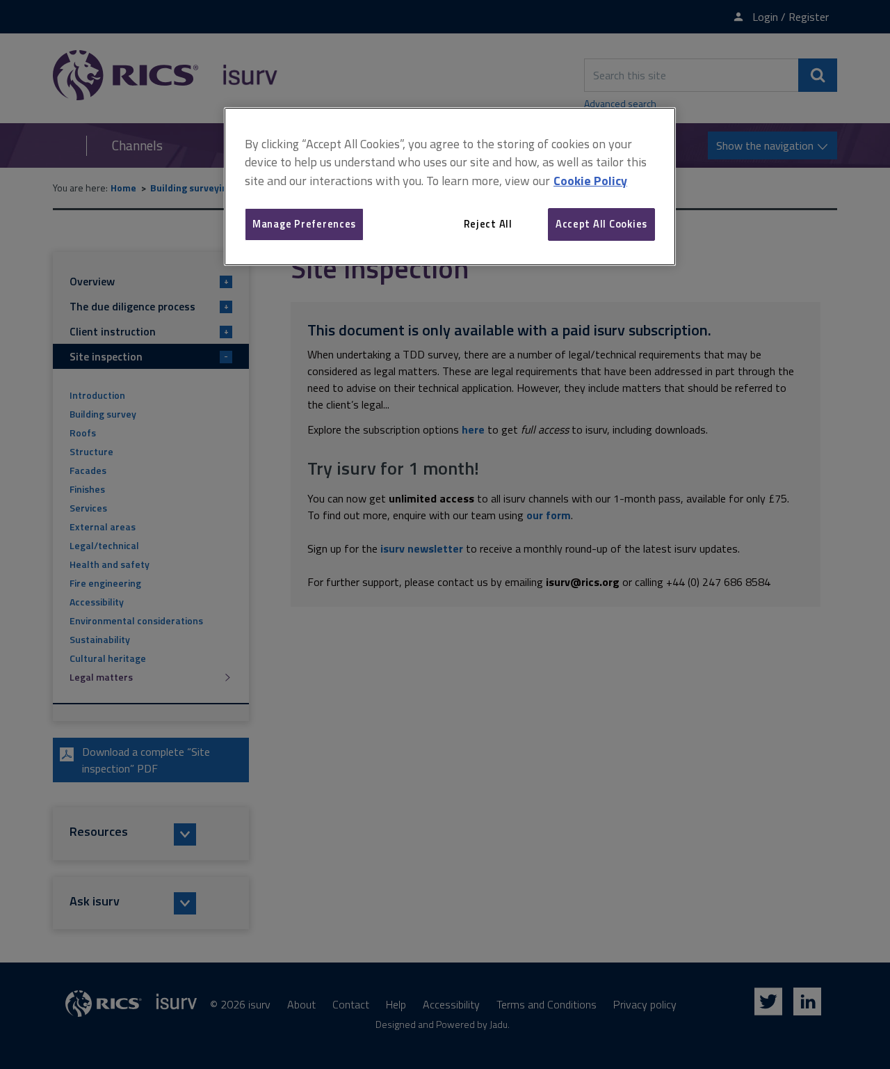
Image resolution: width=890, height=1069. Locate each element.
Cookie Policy (590, 180)
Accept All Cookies (601, 224)
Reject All (488, 224)
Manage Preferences (304, 224)
